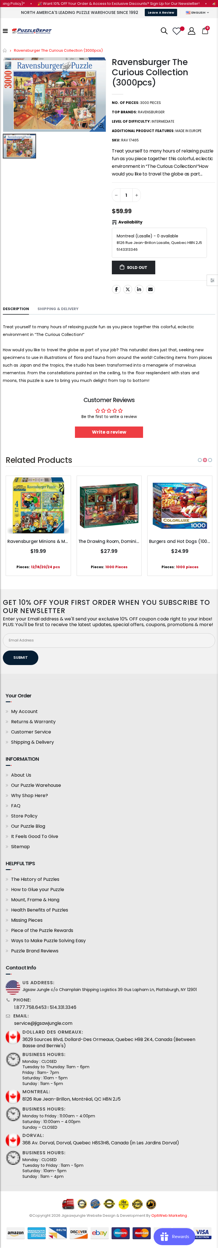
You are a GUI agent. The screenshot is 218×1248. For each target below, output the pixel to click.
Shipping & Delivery (32, 742)
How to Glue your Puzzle (37, 889)
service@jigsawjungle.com (43, 1023)
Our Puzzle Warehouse (36, 785)
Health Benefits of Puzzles (39, 910)
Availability (130, 222)
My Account (24, 711)
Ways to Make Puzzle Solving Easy (48, 940)
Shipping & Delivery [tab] (58, 309)
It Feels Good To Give (34, 836)
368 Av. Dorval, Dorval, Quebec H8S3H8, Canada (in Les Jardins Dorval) (100, 1143)
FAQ (15, 805)
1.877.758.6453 (30, 1007)
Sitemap (20, 846)
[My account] (191, 31)
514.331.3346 (63, 1007)
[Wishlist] (177, 31)
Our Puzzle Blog (28, 826)
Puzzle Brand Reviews (34, 951)
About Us (21, 775)
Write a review (109, 432)
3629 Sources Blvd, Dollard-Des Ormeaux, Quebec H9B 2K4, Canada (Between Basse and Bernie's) (108, 1042)
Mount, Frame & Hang (35, 899)
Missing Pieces (27, 920)
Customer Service (31, 732)
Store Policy (24, 816)
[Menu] (5, 31)
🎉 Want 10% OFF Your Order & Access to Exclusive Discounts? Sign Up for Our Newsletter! (106, 3)
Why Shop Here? (29, 795)
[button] (199, 460)
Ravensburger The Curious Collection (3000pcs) (150, 72)
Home (5, 50)
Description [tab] (16, 309)
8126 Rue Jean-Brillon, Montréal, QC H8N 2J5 (71, 1099)
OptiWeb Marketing (169, 1215)
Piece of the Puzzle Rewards (42, 930)
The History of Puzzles (35, 879)
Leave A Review (161, 12)
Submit (20, 657)
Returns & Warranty (33, 721)
